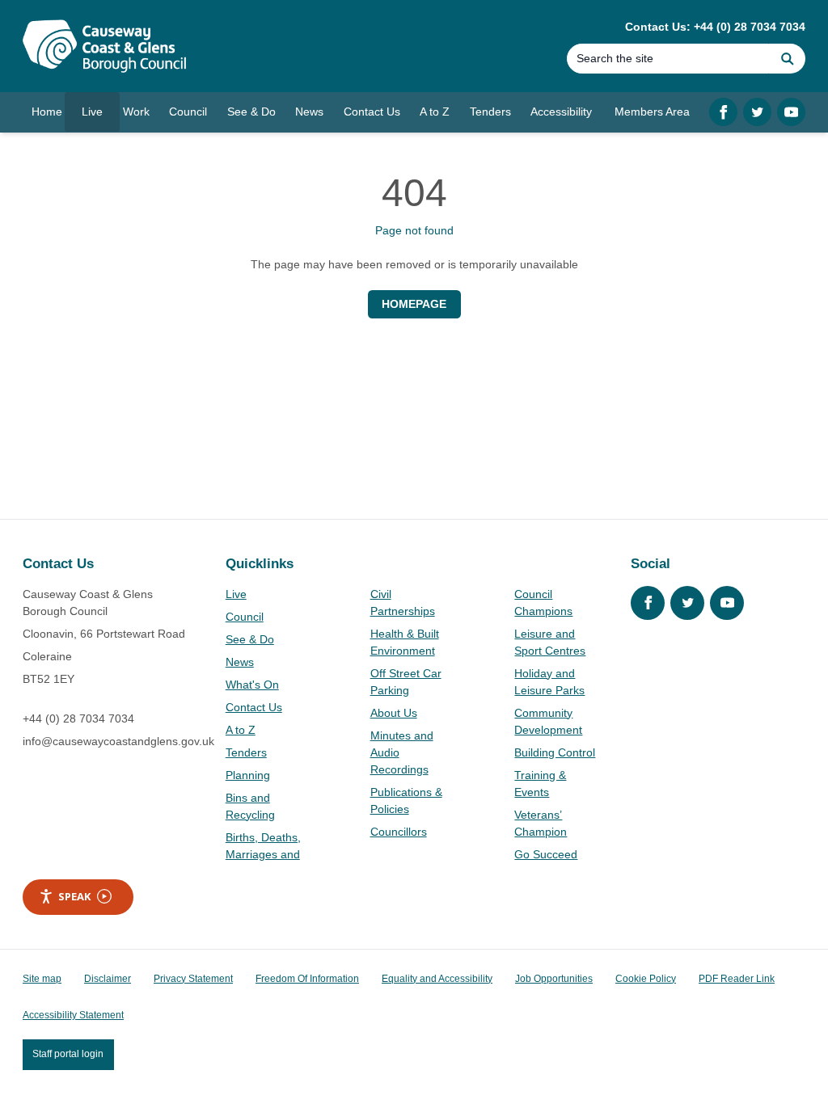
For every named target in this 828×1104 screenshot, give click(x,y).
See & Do (250, 639)
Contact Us (254, 707)
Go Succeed (545, 854)
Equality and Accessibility (437, 978)
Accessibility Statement (73, 1015)
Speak (74, 896)
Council (245, 616)
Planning (248, 775)
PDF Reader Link (737, 978)
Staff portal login (68, 1054)
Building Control (554, 752)
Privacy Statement (193, 978)
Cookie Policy (645, 978)
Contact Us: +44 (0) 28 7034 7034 (715, 26)
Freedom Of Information (307, 978)
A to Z (241, 729)
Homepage (414, 303)
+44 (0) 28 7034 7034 (78, 718)
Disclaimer (107, 978)
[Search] (787, 59)
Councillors (398, 831)
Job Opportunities (554, 978)
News (240, 661)
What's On (252, 684)
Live (236, 594)
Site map (42, 978)
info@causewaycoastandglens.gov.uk (118, 741)
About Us (393, 712)
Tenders (246, 752)
